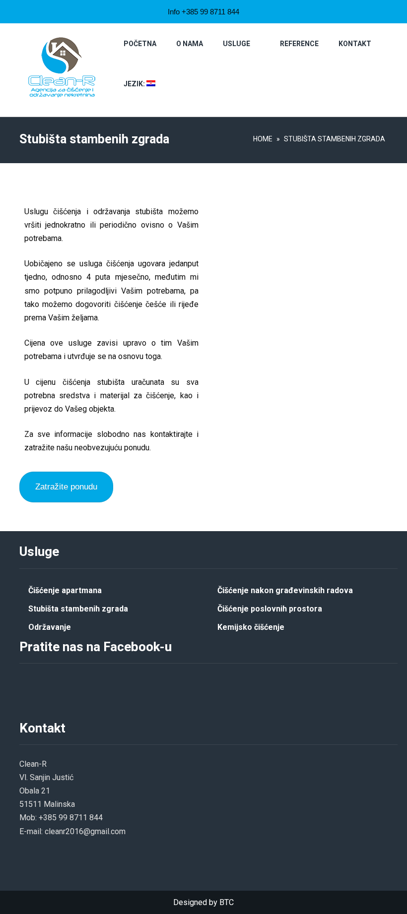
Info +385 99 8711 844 (203, 11)
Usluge (236, 44)
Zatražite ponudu (66, 486)
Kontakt (355, 44)
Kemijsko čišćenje (250, 627)
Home (262, 139)
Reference (299, 44)
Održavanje (49, 627)
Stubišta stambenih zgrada (78, 608)
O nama (189, 44)
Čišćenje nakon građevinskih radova (285, 590)
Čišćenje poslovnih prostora (269, 608)
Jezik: (135, 84)
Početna (140, 44)
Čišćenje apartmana (65, 590)
